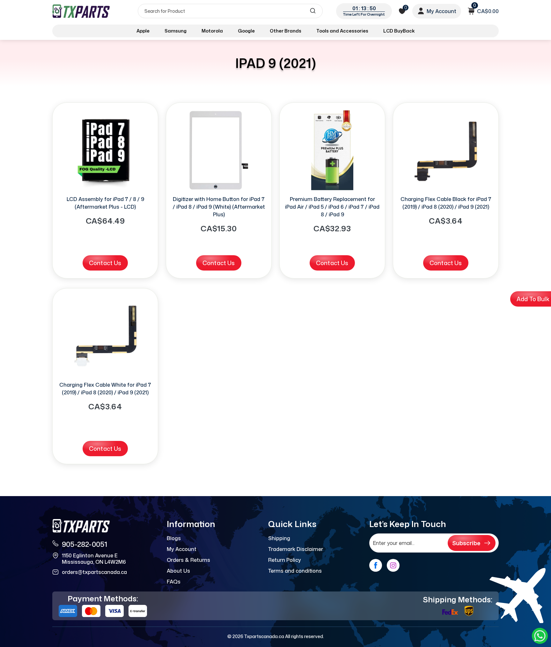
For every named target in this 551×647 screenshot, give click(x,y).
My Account (181, 549)
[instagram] (393, 565)
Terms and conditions (295, 571)
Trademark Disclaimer (295, 549)
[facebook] (375, 565)
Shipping (279, 538)
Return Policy (284, 560)
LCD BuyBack (399, 30)
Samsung (176, 30)
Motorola (212, 30)
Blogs (174, 538)
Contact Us (105, 263)
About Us (178, 571)
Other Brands (285, 30)
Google (246, 30)
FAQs (173, 581)
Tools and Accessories (342, 30)
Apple (143, 30)
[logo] (81, 11)
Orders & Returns (188, 560)
